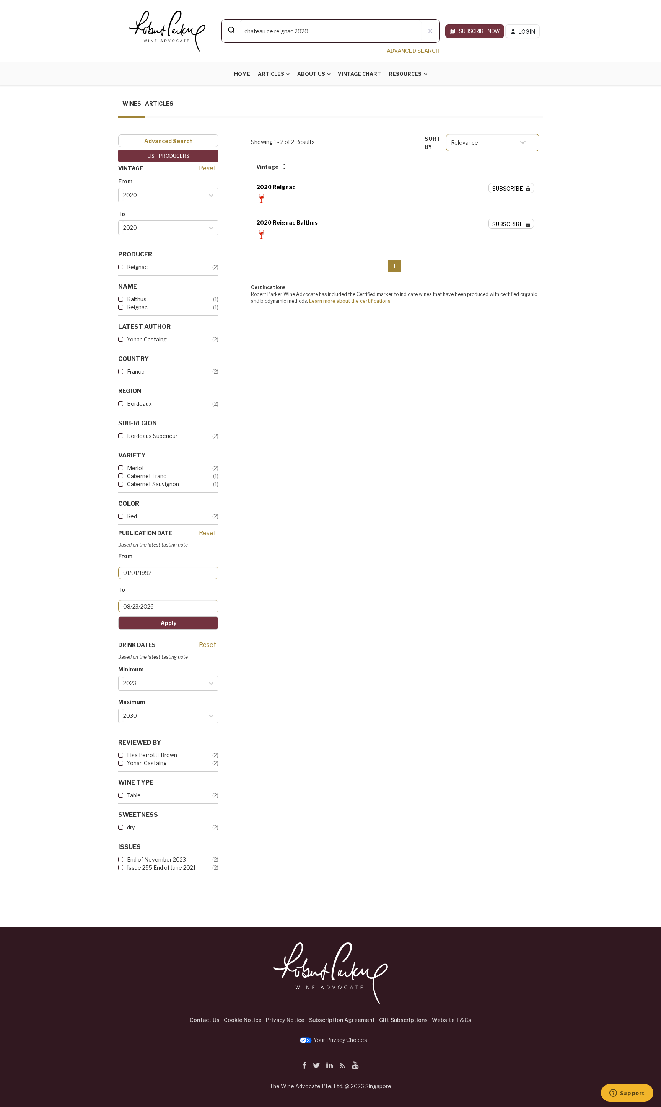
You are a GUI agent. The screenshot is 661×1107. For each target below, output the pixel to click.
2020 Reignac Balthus (287, 222)
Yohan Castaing (147, 339)
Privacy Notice (285, 1020)
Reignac (137, 267)
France (136, 371)
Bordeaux (139, 403)
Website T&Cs (451, 1020)
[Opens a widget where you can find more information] (627, 1093)
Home (242, 74)
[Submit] (231, 29)
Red (132, 516)
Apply (168, 623)
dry (131, 827)
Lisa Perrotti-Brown (152, 755)
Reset (207, 168)
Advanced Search (168, 141)
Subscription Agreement (342, 1020)
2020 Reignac (275, 187)
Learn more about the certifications (350, 301)
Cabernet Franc (146, 476)
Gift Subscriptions (403, 1020)
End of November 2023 (156, 859)
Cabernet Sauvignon (153, 484)
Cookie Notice (243, 1020)
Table (134, 795)
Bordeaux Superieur (152, 436)
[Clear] (430, 31)
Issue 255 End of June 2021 (161, 867)
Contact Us (205, 1020)
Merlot (135, 468)
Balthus (137, 299)
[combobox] (330, 31)
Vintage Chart (359, 74)
